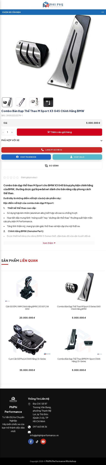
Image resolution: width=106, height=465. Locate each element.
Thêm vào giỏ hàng (61, 132)
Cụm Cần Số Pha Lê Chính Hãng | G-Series (27, 359)
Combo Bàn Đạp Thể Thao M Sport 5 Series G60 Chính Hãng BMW (79, 307)
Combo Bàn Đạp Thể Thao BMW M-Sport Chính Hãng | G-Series (78, 360)
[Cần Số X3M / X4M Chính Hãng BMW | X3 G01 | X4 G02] (27, 287)
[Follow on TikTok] (37, 441)
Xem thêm (48, 243)
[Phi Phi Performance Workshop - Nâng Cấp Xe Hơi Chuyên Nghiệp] (53, 4)
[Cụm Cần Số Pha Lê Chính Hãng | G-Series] (27, 339)
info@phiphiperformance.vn (44, 435)
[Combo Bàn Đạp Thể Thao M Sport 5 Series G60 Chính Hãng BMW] (78, 287)
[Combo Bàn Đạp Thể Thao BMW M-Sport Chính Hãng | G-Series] (78, 339)
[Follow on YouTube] (43, 441)
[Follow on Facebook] (31, 441)
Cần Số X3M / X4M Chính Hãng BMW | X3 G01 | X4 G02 (27, 307)
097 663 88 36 (40, 426)
